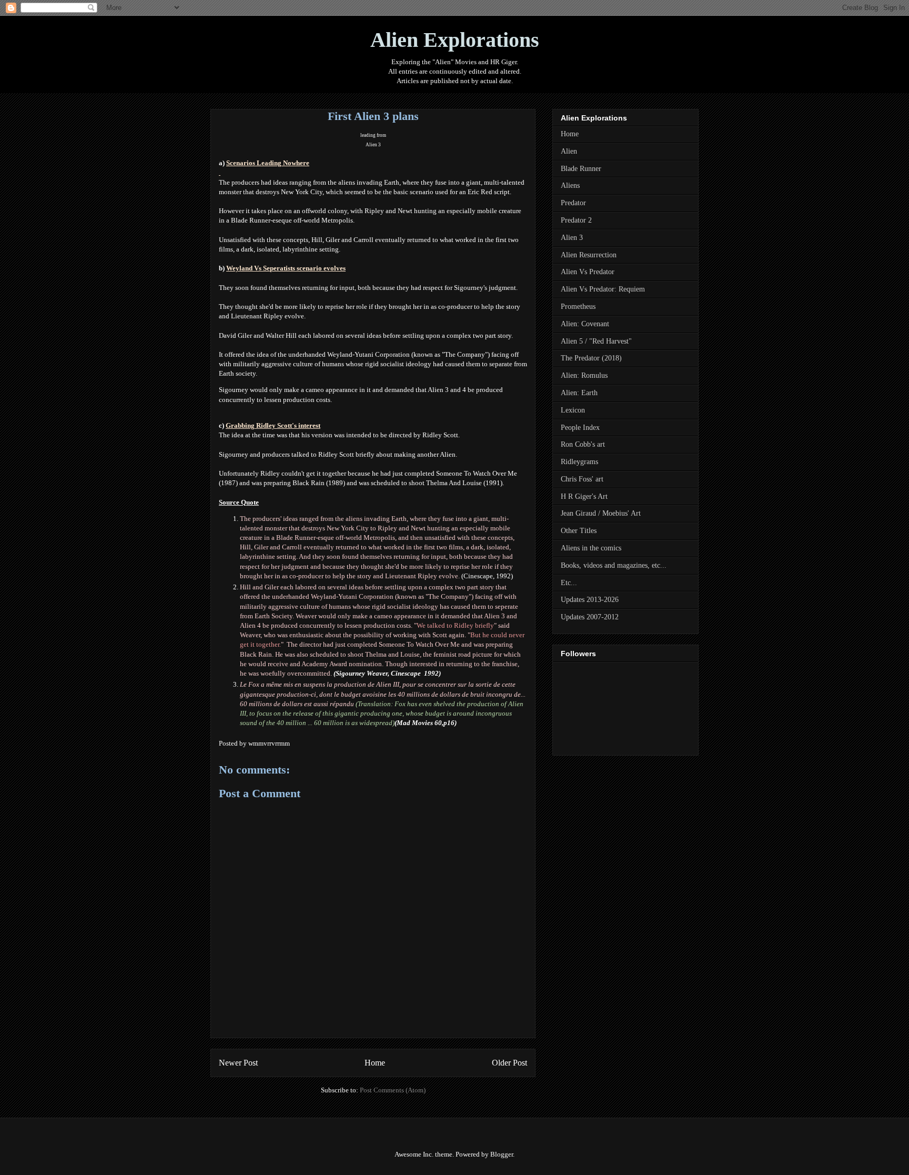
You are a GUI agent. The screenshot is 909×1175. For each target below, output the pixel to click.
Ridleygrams (579, 462)
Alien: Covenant (585, 324)
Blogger (501, 1154)
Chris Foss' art (582, 479)
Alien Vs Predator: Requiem (603, 289)
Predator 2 (576, 220)
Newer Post (238, 1062)
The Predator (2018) (591, 358)
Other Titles (579, 531)
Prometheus (578, 306)
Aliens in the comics (591, 548)
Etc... (569, 583)
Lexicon (573, 410)
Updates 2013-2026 (590, 600)
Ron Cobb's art (583, 444)
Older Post (509, 1062)
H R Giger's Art (584, 496)
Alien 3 (373, 144)
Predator (573, 203)
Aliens (570, 185)
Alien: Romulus (584, 375)
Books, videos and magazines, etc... (613, 565)
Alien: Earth (579, 393)
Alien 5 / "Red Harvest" (596, 341)
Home (375, 1062)
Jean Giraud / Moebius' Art (601, 513)
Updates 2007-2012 (590, 617)
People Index (580, 427)
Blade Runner (581, 169)
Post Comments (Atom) (393, 1090)
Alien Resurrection (589, 255)
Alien (569, 151)
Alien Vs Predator (587, 272)
